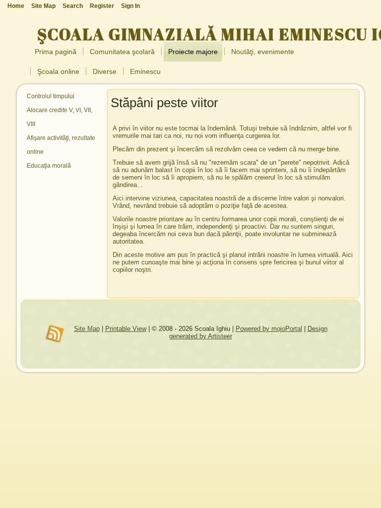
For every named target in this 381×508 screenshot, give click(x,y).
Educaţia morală (49, 165)
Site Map (87, 328)
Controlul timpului (50, 96)
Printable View (125, 328)
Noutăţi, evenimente (262, 52)
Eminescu (145, 71)
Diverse (105, 71)
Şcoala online (58, 71)
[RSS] (55, 334)
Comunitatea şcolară (122, 52)
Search (73, 5)
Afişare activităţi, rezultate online (61, 144)
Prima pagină (55, 52)
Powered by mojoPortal (269, 328)
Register (102, 5)
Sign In (130, 5)
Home (15, 5)
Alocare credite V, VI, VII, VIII (59, 117)
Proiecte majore (193, 52)
